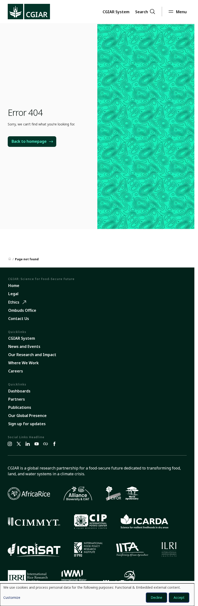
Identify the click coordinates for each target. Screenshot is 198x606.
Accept (179, 597)
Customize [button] (11, 598)
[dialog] (97, 594)
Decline (156, 597)
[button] (116, 11)
